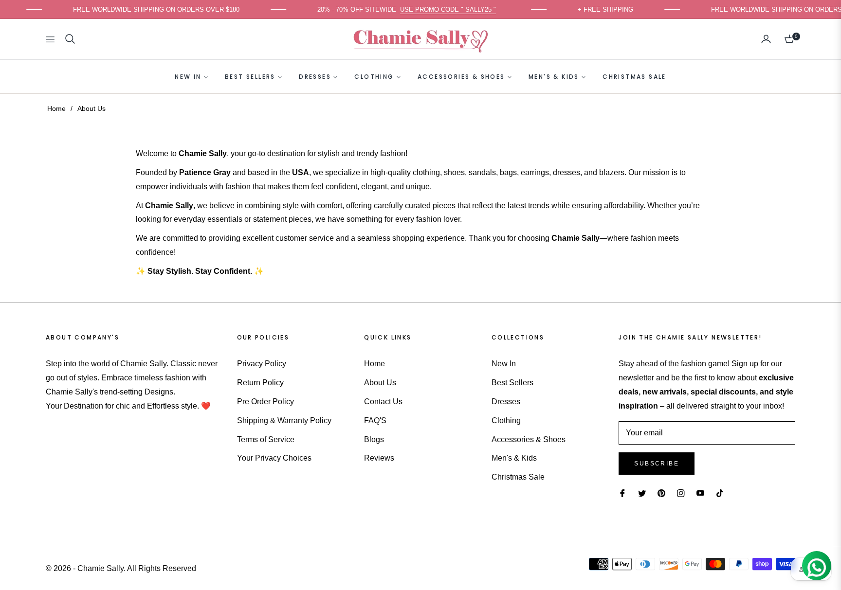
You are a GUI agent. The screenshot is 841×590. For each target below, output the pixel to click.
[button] (70, 39)
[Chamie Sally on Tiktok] (722, 493)
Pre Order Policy (265, 401)
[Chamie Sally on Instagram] (681, 493)
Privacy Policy (261, 363)
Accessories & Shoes (529, 439)
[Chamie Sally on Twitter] (642, 493)
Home (56, 108)
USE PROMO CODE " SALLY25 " (455, 9)
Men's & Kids (514, 458)
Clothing (506, 420)
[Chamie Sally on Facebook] (622, 493)
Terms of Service (265, 439)
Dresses (506, 401)
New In (504, 363)
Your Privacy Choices (274, 458)
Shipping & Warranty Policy (284, 420)
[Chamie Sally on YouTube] (700, 493)
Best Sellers (512, 382)
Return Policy (260, 382)
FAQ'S (375, 420)
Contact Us (383, 401)
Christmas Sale (518, 477)
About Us (380, 382)
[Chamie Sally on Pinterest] (661, 493)
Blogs (374, 439)
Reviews (379, 458)
